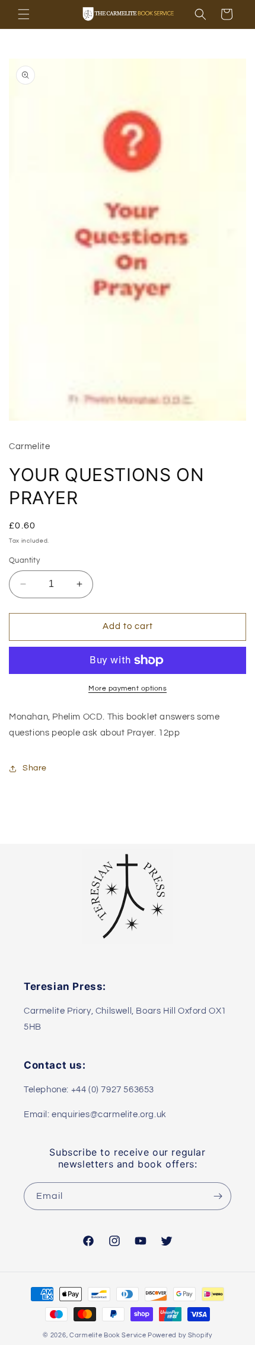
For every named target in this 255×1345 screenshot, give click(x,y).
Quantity (24, 560)
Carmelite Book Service (107, 1335)
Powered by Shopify (180, 1335)
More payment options (127, 688)
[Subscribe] (218, 1196)
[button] (24, 14)
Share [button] (35, 768)
